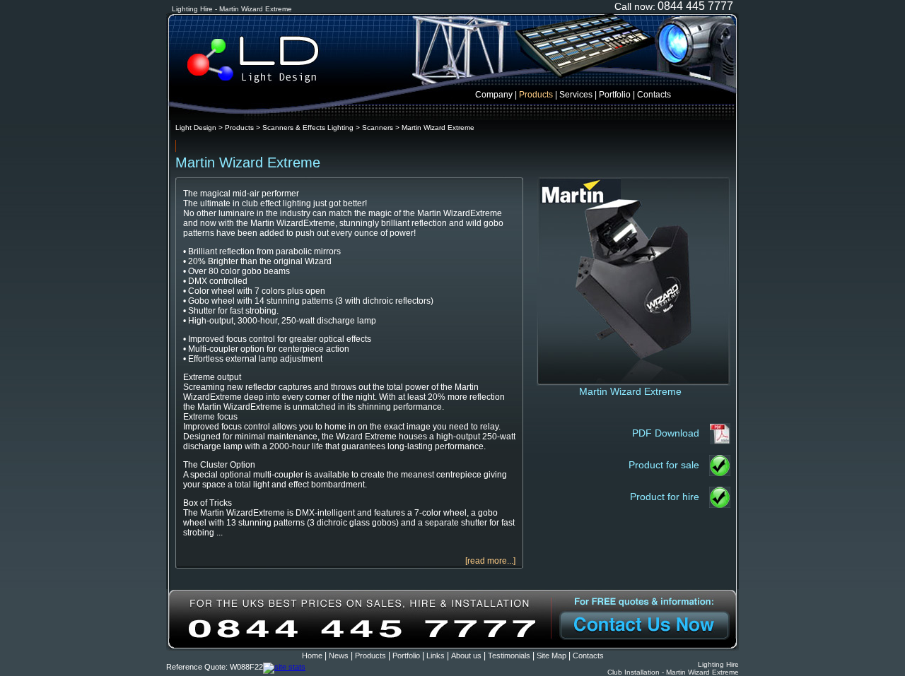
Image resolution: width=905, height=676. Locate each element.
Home (312, 655)
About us (466, 655)
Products (536, 95)
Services (575, 95)
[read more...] (490, 561)
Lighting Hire (718, 664)
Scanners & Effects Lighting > (312, 127)
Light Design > (200, 127)
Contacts (654, 95)
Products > (243, 127)
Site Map (551, 655)
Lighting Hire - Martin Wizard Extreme (232, 9)
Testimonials (509, 655)
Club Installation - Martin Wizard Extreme (673, 672)
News (339, 655)
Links (435, 655)
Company (494, 95)
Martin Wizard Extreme (438, 127)
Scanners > (382, 127)
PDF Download (665, 433)
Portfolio (615, 95)
